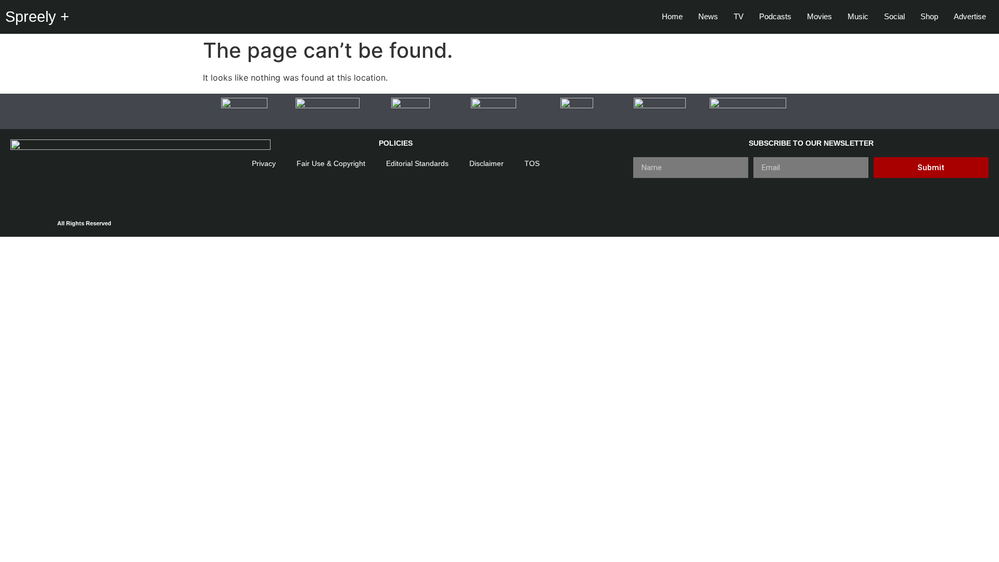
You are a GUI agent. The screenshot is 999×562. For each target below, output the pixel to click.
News (708, 16)
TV (739, 16)
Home (672, 16)
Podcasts (775, 16)
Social (894, 16)
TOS (532, 163)
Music (858, 16)
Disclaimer (486, 163)
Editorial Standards (417, 163)
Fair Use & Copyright (331, 163)
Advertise (970, 16)
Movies (819, 16)
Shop (929, 16)
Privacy (264, 163)
